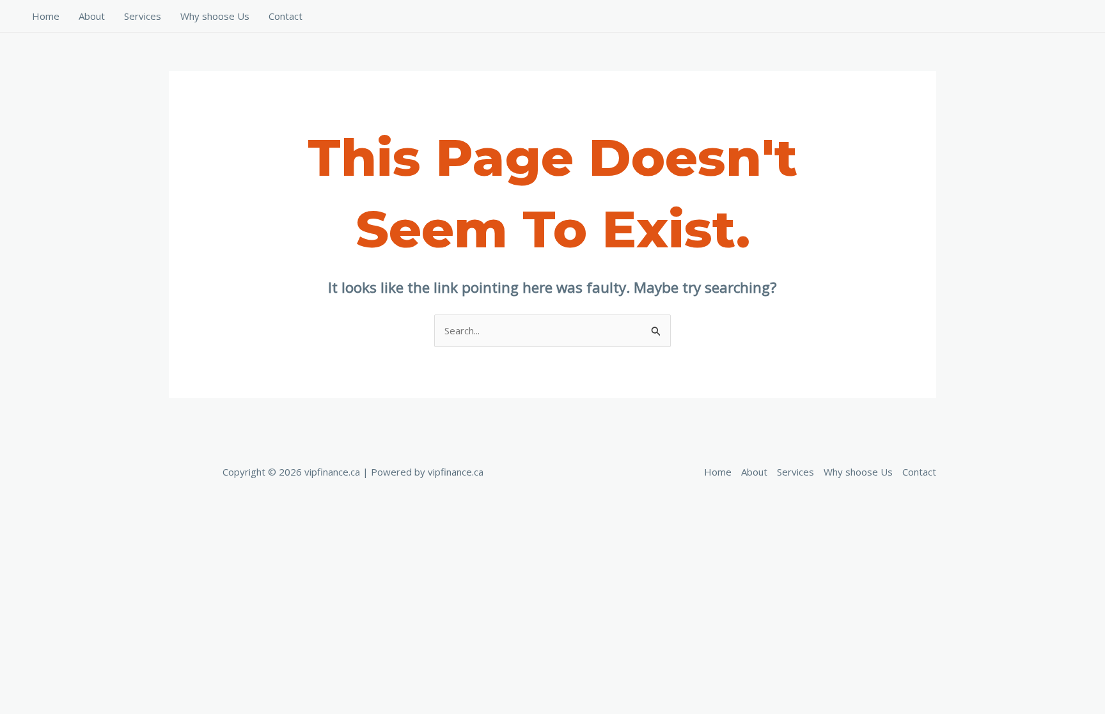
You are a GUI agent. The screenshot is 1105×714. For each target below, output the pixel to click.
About (92, 16)
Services (142, 16)
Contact (285, 16)
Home (45, 16)
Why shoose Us (214, 16)
